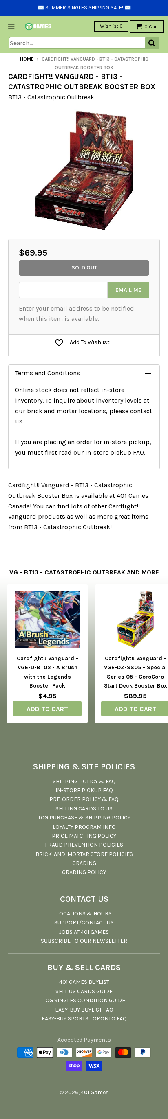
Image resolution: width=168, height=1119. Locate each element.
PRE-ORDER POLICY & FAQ (84, 799)
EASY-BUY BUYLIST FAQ (84, 1009)
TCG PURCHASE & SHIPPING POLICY (84, 817)
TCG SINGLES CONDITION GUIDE (84, 1000)
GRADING (84, 863)
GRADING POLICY (84, 872)
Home (27, 59)
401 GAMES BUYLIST (84, 982)
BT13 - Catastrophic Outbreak (51, 97)
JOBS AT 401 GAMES (84, 931)
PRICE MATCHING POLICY (84, 835)
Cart (151, 27)
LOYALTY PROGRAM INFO (84, 826)
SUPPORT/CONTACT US (84, 922)
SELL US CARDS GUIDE (84, 991)
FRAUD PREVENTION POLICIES (84, 844)
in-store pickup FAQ (114, 452)
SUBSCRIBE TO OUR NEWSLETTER (84, 940)
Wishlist (111, 26)
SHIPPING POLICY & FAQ (84, 781)
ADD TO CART (47, 709)
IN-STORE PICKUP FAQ (84, 790)
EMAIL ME (128, 290)
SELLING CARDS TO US (84, 808)
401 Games (95, 1092)
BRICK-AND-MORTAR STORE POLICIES (84, 854)
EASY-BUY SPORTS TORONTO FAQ (84, 1018)
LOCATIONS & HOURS (84, 913)
